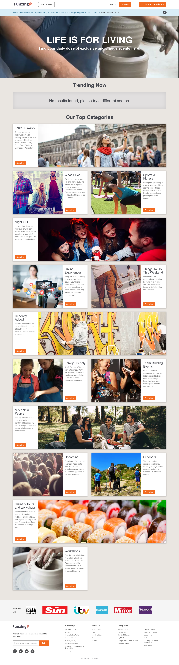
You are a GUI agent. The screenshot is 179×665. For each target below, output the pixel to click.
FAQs (67, 632)
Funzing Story (96, 635)
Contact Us (95, 638)
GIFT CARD (46, 4)
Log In (113, 4)
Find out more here (110, 12)
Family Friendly (150, 629)
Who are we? (96, 629)
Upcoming (148, 635)
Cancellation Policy (72, 635)
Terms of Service (71, 638)
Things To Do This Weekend (128, 641)
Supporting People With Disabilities (74, 647)
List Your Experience (153, 4)
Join (44, 643)
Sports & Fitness (123, 635)
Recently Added (123, 644)
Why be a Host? (71, 629)
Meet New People (150, 632)
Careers (94, 641)
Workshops (148, 645)
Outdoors (147, 638)
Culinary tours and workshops (151, 641)
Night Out (122, 638)
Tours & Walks (123, 629)
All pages (68, 651)
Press (93, 632)
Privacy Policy (70, 641)
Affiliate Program (71, 644)
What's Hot (122, 632)
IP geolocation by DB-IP (89, 658)
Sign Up (125, 4)
